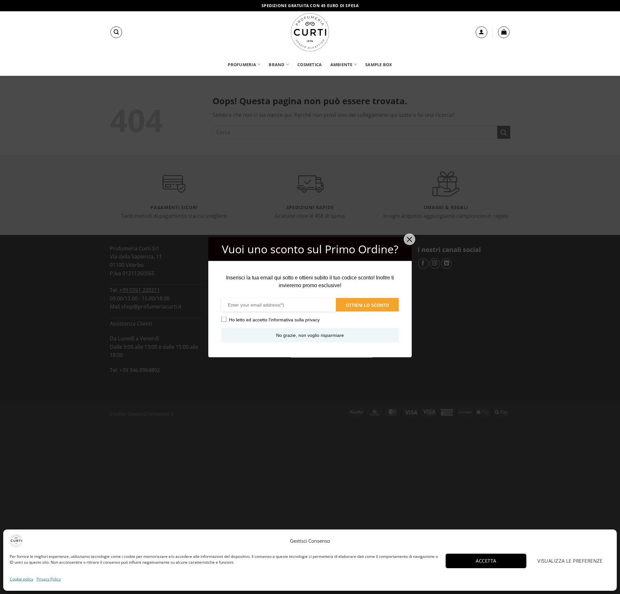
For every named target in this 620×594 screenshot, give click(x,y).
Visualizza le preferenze (570, 561)
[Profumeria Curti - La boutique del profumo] (310, 32)
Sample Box (378, 64)
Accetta (486, 561)
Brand (276, 64)
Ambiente (341, 64)
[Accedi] (481, 32)
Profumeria (242, 64)
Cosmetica (309, 64)
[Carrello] (504, 32)
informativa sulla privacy (295, 319)
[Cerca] (116, 32)
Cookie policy (21, 579)
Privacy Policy (48, 579)
